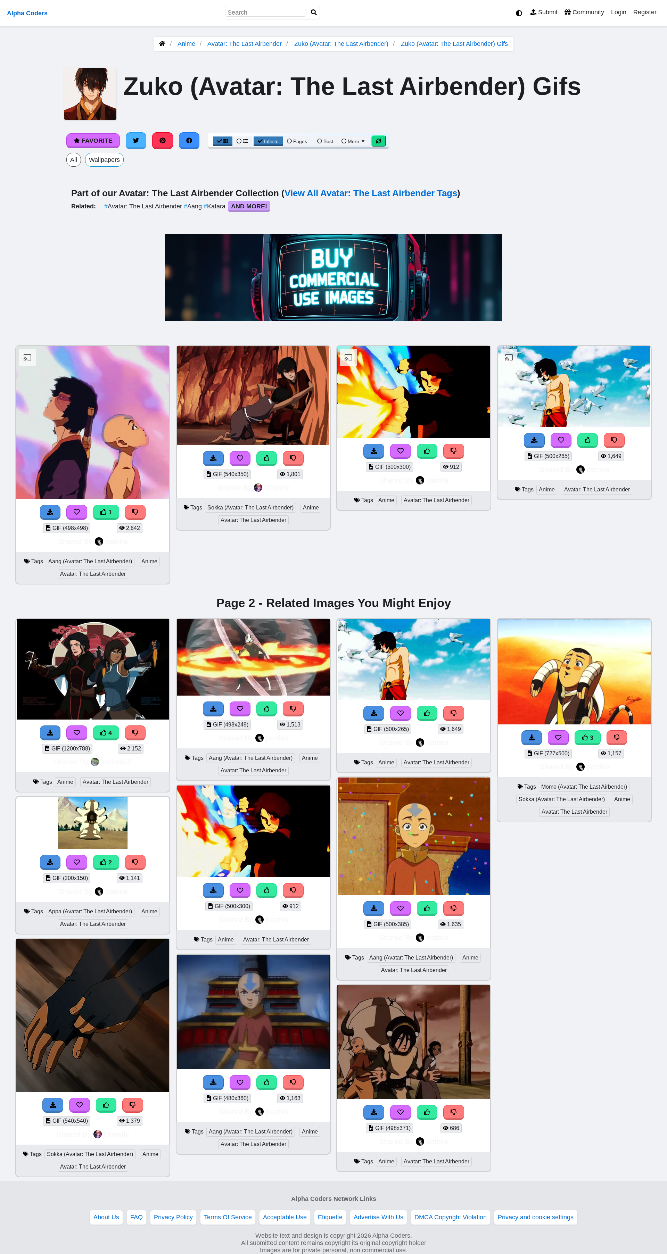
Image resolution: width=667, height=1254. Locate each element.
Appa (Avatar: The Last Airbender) (90, 911)
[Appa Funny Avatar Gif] (92, 847)
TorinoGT (116, 762)
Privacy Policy (173, 1217)
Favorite (96, 140)
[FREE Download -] (50, 512)
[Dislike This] (135, 512)
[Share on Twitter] (136, 140)
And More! (249, 206)
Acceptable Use (285, 1217)
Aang (194, 206)
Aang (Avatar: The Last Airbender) (90, 561)
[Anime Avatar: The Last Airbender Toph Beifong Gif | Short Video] (413, 1097)
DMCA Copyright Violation (450, 1217)
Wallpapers (104, 159)
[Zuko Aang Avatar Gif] (92, 496)
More (353, 141)
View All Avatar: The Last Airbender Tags (371, 193)
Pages (300, 141)
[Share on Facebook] (189, 140)
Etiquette (330, 1217)
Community (587, 12)
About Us (106, 1217)
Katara (215, 206)
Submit (547, 12)
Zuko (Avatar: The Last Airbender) (341, 43)
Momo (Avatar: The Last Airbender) (584, 787)
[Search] (314, 12)
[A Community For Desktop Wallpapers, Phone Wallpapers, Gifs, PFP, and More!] (162, 43)
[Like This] (266, 458)
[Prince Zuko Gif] (574, 425)
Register (645, 12)
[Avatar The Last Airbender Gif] (413, 893)
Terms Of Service (228, 1217)
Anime (186, 43)
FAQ (136, 1217)
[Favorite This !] (76, 512)
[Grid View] (222, 141)
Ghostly (277, 487)
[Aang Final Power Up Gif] (253, 693)
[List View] (242, 141)
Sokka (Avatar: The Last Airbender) (250, 507)
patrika (116, 541)
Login (618, 12)
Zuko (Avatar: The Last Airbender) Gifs (454, 43)
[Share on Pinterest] (162, 140)
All (73, 159)
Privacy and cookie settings (536, 1217)
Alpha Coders (27, 13)
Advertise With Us (378, 1217)
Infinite (271, 141)
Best (327, 141)
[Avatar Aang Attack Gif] (253, 1067)
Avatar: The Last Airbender (244, 43)
